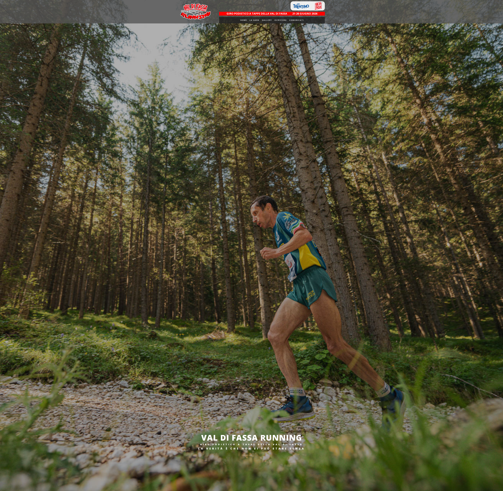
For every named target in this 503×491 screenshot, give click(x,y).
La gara (254, 20)
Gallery (267, 20)
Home (243, 20)
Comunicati (296, 20)
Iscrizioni (280, 20)
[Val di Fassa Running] (195, 11)
